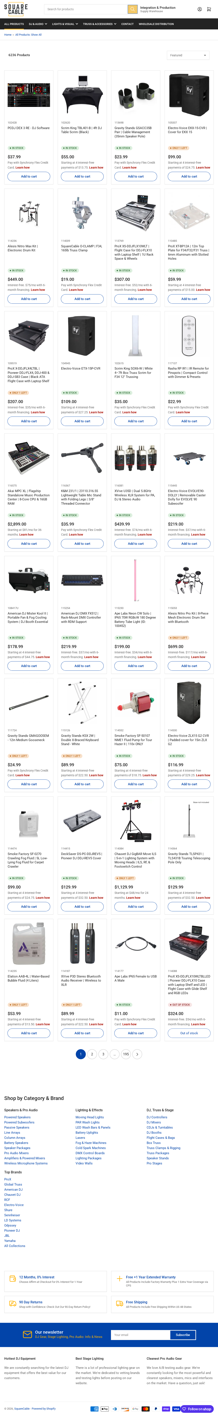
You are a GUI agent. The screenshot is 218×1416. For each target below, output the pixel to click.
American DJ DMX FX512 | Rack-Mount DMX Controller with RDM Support (81, 618)
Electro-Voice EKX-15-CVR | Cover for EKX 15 (187, 130)
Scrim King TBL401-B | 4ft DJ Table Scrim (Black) (81, 130)
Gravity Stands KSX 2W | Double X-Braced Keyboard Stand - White (80, 740)
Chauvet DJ (12, 1195)
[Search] (132, 9)
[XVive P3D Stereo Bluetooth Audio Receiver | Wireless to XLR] (82, 943)
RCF (7, 1200)
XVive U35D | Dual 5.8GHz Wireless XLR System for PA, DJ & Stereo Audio (135, 495)
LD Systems (12, 1220)
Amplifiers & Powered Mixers (24, 1158)
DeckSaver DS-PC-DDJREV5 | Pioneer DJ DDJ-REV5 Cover (81, 856)
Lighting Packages (89, 1158)
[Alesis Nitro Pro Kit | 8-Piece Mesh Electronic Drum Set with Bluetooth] (189, 580)
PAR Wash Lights (88, 1122)
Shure (8, 1210)
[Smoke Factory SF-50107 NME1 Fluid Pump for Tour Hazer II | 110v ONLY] (136, 703)
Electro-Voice (14, 1205)
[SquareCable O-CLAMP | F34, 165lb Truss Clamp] (82, 213)
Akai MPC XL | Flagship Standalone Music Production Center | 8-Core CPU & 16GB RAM (29, 497)
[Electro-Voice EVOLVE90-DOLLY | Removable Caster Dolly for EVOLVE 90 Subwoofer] (189, 458)
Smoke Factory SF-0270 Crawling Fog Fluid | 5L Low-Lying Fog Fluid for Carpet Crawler (27, 860)
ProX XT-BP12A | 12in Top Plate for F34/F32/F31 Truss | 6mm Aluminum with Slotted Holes (188, 252)
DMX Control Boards (90, 1153)
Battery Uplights (87, 1133)
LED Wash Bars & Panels (93, 1127)
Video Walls (84, 1163)
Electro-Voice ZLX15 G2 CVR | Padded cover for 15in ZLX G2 (188, 740)
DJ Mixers (154, 1122)
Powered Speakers (17, 1117)
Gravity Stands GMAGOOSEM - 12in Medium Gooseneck (28, 738)
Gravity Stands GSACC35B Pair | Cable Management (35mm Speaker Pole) (133, 132)
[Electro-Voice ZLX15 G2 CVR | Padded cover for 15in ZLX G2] (189, 703)
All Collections (14, 1246)
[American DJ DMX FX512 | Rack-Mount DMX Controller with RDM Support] (82, 580)
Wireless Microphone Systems (26, 1163)
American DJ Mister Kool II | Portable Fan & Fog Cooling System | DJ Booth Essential (28, 618)
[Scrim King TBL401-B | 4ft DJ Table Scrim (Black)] (82, 95)
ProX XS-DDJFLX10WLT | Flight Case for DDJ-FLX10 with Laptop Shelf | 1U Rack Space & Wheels (134, 252)
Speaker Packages (17, 1148)
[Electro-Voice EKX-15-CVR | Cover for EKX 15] (189, 95)
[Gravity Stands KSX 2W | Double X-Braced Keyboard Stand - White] (82, 703)
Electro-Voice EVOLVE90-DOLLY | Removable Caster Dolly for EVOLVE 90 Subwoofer (187, 497)
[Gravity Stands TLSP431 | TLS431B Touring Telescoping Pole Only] (189, 821)
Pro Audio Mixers (16, 1153)
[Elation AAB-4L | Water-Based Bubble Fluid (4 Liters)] (29, 943)
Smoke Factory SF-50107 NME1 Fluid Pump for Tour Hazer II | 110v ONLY (133, 740)
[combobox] (91, 9)
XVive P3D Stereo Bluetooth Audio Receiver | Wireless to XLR (81, 981)
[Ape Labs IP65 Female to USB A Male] (136, 943)
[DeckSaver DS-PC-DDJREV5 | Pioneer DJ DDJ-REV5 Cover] (82, 821)
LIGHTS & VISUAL (63, 24)
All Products (14, 24)
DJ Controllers (157, 1117)
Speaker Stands (158, 1158)
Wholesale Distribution (156, 24)
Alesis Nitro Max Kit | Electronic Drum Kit (23, 248)
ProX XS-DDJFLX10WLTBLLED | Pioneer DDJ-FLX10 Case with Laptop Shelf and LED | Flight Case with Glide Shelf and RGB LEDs (189, 985)
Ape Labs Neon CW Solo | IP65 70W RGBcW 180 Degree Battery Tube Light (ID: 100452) (135, 620)
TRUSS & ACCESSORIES (98, 24)
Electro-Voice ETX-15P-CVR (80, 368)
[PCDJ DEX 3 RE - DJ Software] (29, 95)
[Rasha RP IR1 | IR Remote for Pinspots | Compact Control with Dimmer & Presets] (189, 336)
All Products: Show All (28, 34)
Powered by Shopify (44, 1408)
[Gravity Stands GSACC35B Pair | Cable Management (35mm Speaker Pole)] (136, 95)
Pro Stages (154, 1163)
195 (126, 1054)
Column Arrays (14, 1138)
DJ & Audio (36, 24)
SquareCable (22, 1408)
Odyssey (10, 1225)
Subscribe (183, 1335)
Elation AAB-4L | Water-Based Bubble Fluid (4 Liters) (28, 979)
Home (7, 34)
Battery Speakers (16, 1143)
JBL (7, 1236)
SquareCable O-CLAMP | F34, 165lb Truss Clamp (81, 248)
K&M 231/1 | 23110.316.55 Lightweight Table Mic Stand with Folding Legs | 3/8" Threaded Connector (81, 497)
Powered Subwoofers (19, 1122)
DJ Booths (154, 1133)
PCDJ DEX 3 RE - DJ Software (29, 128)
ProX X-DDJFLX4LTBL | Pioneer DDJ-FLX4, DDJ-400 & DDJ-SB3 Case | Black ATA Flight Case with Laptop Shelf (28, 375)
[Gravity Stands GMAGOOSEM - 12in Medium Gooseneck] (29, 703)
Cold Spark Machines (91, 1148)
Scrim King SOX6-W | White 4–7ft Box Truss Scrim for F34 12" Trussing (134, 373)
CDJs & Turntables (160, 1127)
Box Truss (154, 1143)
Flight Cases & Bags (161, 1138)
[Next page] (137, 1054)
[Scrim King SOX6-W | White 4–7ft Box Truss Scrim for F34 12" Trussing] (136, 336)
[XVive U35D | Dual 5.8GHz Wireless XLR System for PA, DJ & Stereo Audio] (136, 458)
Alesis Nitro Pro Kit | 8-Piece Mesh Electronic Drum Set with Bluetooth (188, 618)
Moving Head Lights (90, 1117)
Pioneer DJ (12, 1230)
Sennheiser (12, 1215)
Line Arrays (12, 1133)
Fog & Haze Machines (91, 1143)
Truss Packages (158, 1153)
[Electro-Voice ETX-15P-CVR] (82, 336)
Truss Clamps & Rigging (163, 1148)
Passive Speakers (16, 1127)
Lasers (80, 1138)
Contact (127, 24)
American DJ (13, 1190)
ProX (7, 1179)
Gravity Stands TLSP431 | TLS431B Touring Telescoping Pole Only (189, 858)
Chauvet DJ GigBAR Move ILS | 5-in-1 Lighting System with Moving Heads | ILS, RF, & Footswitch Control (135, 860)
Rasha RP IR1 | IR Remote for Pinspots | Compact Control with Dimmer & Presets (188, 373)
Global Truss (13, 1184)
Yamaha (10, 1241)
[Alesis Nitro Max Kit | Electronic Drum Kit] (29, 213)
